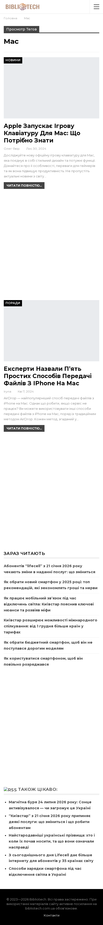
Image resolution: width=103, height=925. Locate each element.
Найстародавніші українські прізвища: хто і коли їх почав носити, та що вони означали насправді (52, 841)
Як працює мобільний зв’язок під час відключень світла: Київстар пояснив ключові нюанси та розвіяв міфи (49, 604)
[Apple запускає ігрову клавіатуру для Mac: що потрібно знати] (51, 87)
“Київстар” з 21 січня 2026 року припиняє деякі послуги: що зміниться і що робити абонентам (49, 822)
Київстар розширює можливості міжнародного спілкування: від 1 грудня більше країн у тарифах (50, 626)
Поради (13, 303)
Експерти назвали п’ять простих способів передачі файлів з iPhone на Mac (48, 376)
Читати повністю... (24, 185)
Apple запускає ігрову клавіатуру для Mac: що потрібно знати (42, 133)
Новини (13, 60)
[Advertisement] (51, 246)
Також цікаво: (38, 789)
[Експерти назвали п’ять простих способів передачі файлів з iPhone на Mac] (51, 330)
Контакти (52, 915)
